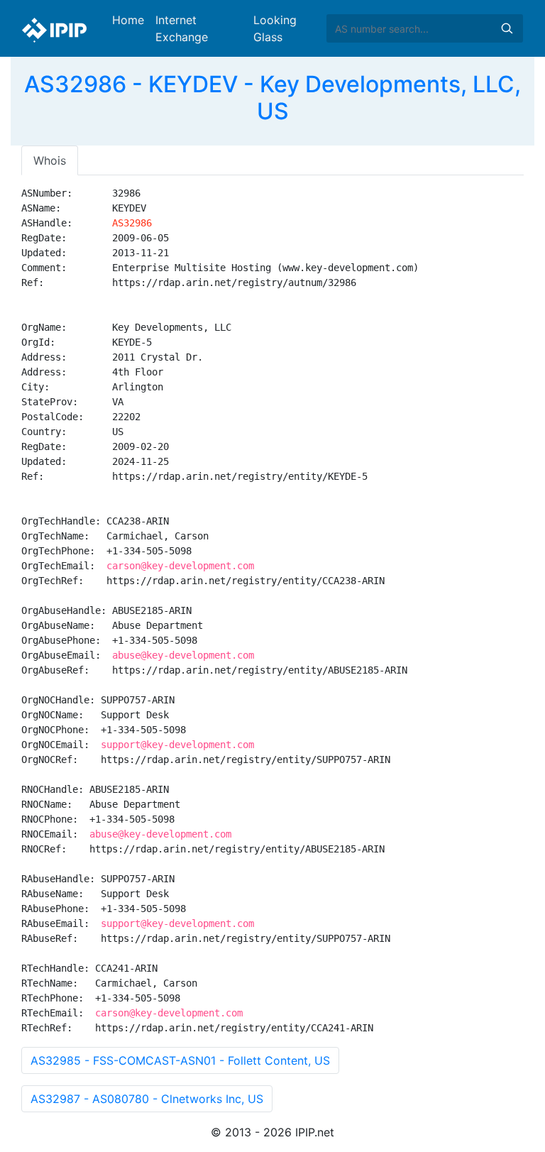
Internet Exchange (181, 28)
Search (506, 28)
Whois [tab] (49, 160)
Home (128, 20)
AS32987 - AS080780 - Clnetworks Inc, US (147, 1099)
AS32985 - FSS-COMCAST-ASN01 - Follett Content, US (180, 1060)
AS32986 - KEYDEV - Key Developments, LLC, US (272, 97)
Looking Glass (275, 28)
